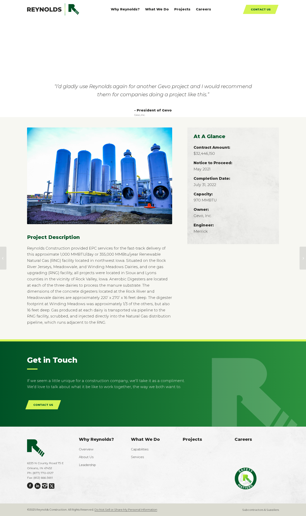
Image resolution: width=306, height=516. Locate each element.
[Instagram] (44, 486)
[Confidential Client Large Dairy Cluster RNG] (303, 258)
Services (137, 457)
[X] (51, 486)
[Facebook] (30, 485)
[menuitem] (125, 9)
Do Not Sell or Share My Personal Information (126, 509)
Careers (243, 439)
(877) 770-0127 (43, 473)
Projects (192, 439)
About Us (86, 457)
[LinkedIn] (38, 486)
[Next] (163, 175)
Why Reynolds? (96, 439)
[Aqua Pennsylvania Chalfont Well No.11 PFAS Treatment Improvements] (3, 258)
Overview (86, 449)
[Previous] (36, 175)
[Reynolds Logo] (53, 9)
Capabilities (139, 449)
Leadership (87, 465)
